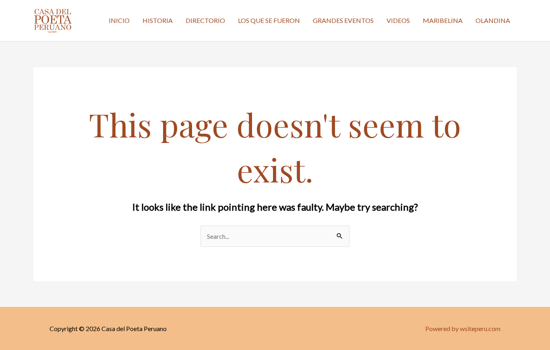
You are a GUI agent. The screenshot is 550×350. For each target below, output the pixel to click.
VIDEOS (398, 20)
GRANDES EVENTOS (343, 20)
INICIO (119, 20)
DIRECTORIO (205, 20)
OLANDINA (493, 20)
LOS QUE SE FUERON (269, 20)
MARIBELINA (443, 20)
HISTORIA (158, 20)
